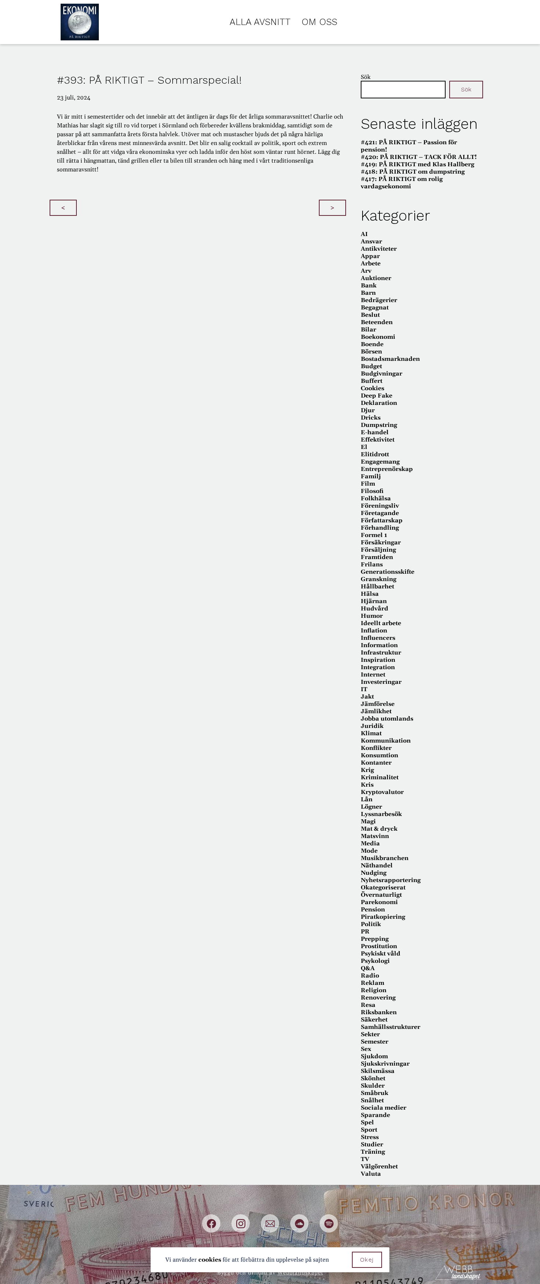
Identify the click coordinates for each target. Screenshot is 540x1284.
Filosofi (372, 491)
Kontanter (376, 762)
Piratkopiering (383, 917)
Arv (366, 271)
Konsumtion (379, 755)
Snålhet (372, 1100)
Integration (378, 667)
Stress (370, 1137)
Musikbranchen (384, 858)
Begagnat (375, 307)
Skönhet (373, 1078)
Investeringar (381, 682)
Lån (366, 799)
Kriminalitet (380, 777)
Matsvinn (375, 836)
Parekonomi (379, 902)
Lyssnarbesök (381, 814)
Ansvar (371, 241)
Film (368, 483)
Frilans (372, 564)
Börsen (371, 351)
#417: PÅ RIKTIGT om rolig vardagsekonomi (402, 182)
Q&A (368, 968)
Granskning (378, 579)
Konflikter (376, 748)
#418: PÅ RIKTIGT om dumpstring (413, 171)
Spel (367, 1122)
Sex (366, 1049)
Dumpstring (379, 425)
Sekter (370, 1034)
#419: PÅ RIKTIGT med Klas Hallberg (417, 164)
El (364, 447)
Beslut (370, 315)
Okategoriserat (383, 887)
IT (364, 689)
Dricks (371, 417)
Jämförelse (378, 704)
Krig (367, 770)
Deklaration (379, 403)
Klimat (371, 733)
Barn (368, 293)
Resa (368, 1005)
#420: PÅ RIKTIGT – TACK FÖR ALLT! (419, 157)
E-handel (375, 432)
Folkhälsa (376, 498)
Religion (373, 990)
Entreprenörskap (387, 469)
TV (365, 1159)
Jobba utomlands (387, 718)
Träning (373, 1152)
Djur (368, 410)
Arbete (371, 263)
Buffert (371, 381)
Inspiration (378, 660)
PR (365, 931)
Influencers (378, 638)
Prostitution (379, 946)
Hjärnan (374, 601)
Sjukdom (374, 1056)
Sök (366, 77)
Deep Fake (376, 395)
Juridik (372, 726)
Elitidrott (375, 454)
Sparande (375, 1115)
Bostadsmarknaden (390, 359)
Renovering (378, 997)
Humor (372, 616)
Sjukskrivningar (385, 1063)
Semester (374, 1041)
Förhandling (380, 528)
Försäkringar (381, 542)
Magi (368, 821)
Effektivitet (378, 439)
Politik (371, 924)
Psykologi (375, 961)
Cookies (372, 388)
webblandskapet (300, 1272)
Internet (373, 674)
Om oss (319, 22)
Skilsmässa (378, 1071)
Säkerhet (374, 1019)
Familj (371, 476)
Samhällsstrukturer (390, 1027)
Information (379, 645)
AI (364, 234)
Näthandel (377, 865)
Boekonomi (378, 337)
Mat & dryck (379, 829)
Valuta (371, 1174)
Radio (370, 975)
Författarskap (382, 520)
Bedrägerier (379, 300)
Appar (370, 256)
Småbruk (374, 1093)
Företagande (380, 513)
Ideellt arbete (381, 623)
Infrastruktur (381, 652)
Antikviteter (379, 249)
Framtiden (377, 557)
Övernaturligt (381, 895)
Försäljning (378, 550)
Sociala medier (383, 1107)
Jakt (367, 696)
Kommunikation (386, 740)
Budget (371, 366)
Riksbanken (379, 1012)
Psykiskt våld (380, 953)
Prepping (375, 939)
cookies (209, 1259)
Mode (369, 851)
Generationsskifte (387, 572)
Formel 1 (374, 535)
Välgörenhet (379, 1166)
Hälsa (370, 594)
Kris (367, 784)
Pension (373, 909)
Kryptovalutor (382, 792)
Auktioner (376, 278)
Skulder (373, 1085)
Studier (372, 1144)
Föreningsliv (380, 505)
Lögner (371, 806)
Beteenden (377, 322)
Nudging (373, 873)
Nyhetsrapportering (391, 880)
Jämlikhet (376, 711)
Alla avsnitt (260, 22)
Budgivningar (381, 373)
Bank (369, 285)
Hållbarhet (377, 586)
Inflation (374, 630)
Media (370, 843)
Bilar (368, 329)
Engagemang (380, 461)
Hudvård (374, 608)
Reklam (372, 983)
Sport (369, 1130)
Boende (372, 344)
